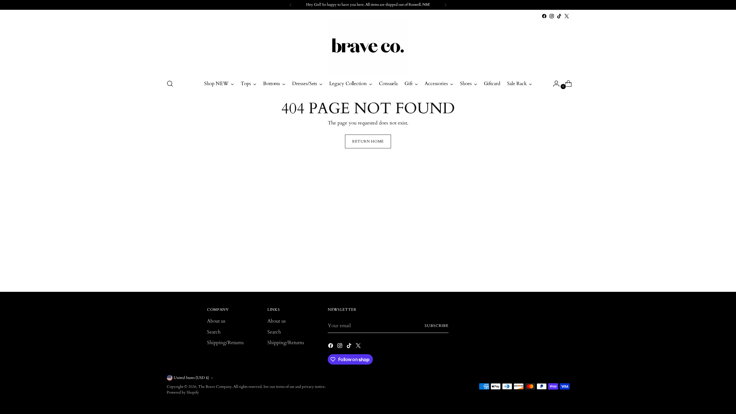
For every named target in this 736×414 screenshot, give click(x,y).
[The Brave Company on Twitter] (566, 16)
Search (214, 332)
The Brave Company (215, 386)
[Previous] (290, 5)
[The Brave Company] (368, 47)
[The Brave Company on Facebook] (544, 16)
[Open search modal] (170, 83)
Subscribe (436, 325)
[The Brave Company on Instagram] (551, 16)
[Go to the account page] (554, 83)
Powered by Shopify (183, 392)
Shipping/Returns (225, 342)
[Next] (445, 5)
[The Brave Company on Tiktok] (559, 16)
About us (216, 321)
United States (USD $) (191, 377)
